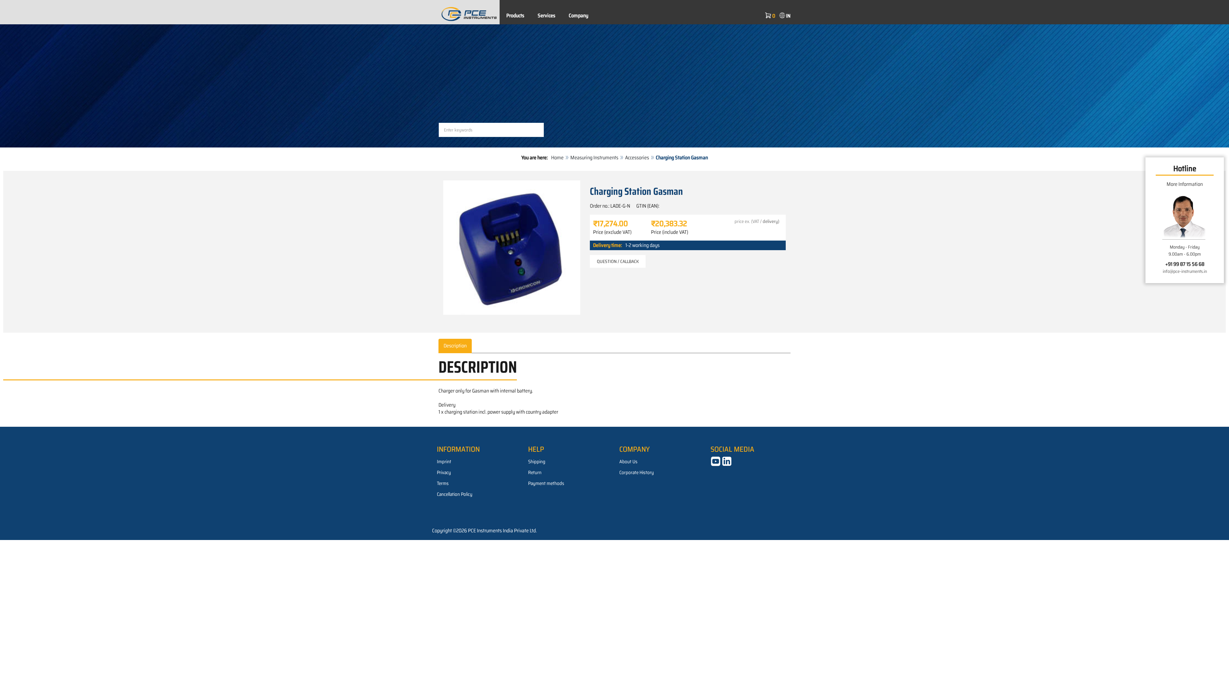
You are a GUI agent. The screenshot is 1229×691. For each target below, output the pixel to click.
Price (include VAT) (669, 232)
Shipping (536, 461)
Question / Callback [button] (618, 261)
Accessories (637, 158)
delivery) (771, 221)
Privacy (444, 472)
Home (557, 158)
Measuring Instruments (594, 158)
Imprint (444, 461)
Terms (443, 483)
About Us (628, 461)
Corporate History (636, 472)
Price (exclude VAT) (612, 232)
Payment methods (546, 483)
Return (535, 472)
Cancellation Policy (454, 494)
